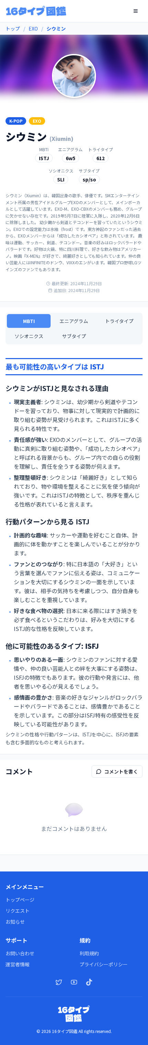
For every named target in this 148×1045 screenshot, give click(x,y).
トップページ (20, 899)
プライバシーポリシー (104, 964)
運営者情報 (18, 964)
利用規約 (89, 953)
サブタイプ (74, 336)
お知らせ (15, 921)
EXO (33, 28)
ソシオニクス (28, 336)
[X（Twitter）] (58, 982)
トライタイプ (119, 321)
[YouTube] (74, 982)
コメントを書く (121, 771)
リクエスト (18, 910)
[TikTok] (89, 982)
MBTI (29, 321)
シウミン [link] (56, 28)
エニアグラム (74, 321)
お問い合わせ (20, 953)
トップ (13, 28)
